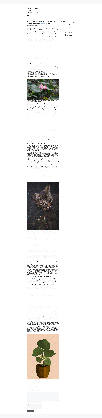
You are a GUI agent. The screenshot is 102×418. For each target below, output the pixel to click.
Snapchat (35, 278)
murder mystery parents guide (69, 24)
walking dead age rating (68, 35)
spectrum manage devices (68, 29)
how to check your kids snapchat (32, 387)
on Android (40, 63)
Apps (28, 15)
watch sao (29, 2)
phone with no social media (68, 27)
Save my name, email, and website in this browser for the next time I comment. (40, 408)
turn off (41, 23)
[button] (74, 2)
